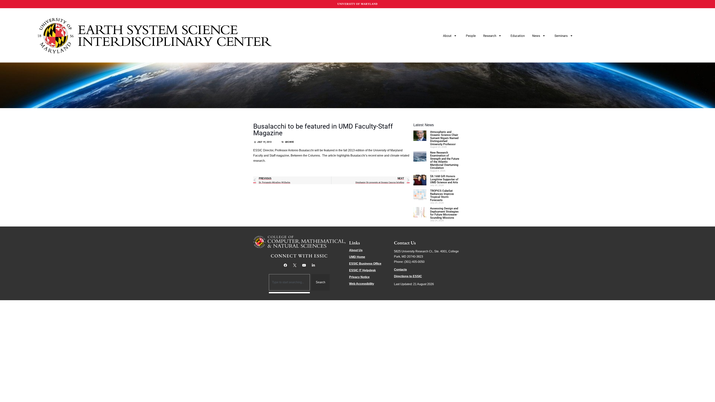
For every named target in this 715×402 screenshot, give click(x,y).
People (471, 36)
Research (489, 36)
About (447, 36)
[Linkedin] (313, 265)
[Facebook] (285, 265)
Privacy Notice (359, 277)
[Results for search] (289, 292)
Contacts (400, 269)
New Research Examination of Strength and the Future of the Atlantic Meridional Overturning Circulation (444, 160)
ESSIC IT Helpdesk (362, 270)
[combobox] (289, 282)
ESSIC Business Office (365, 263)
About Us (356, 250)
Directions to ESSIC (408, 276)
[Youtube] (304, 265)
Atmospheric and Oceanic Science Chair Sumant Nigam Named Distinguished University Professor (444, 138)
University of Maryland (357, 4)
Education (518, 36)
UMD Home (357, 257)
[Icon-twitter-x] (294, 265)
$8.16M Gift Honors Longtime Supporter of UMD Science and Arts (444, 179)
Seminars (561, 36)
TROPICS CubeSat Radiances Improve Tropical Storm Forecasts (442, 195)
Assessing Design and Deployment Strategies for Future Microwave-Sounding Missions (444, 213)
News (536, 36)
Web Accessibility (361, 283)
